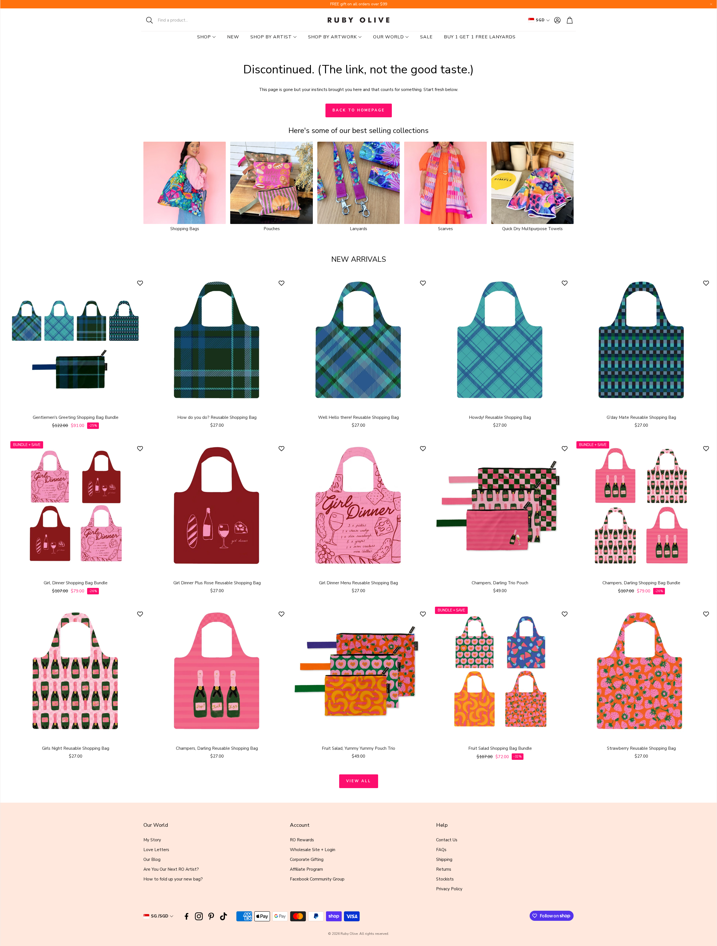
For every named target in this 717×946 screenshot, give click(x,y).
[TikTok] (223, 916)
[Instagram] (199, 916)
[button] (177, 20)
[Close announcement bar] (711, 4)
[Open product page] (184, 183)
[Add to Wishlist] (141, 283)
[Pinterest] (211, 916)
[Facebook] (186, 916)
